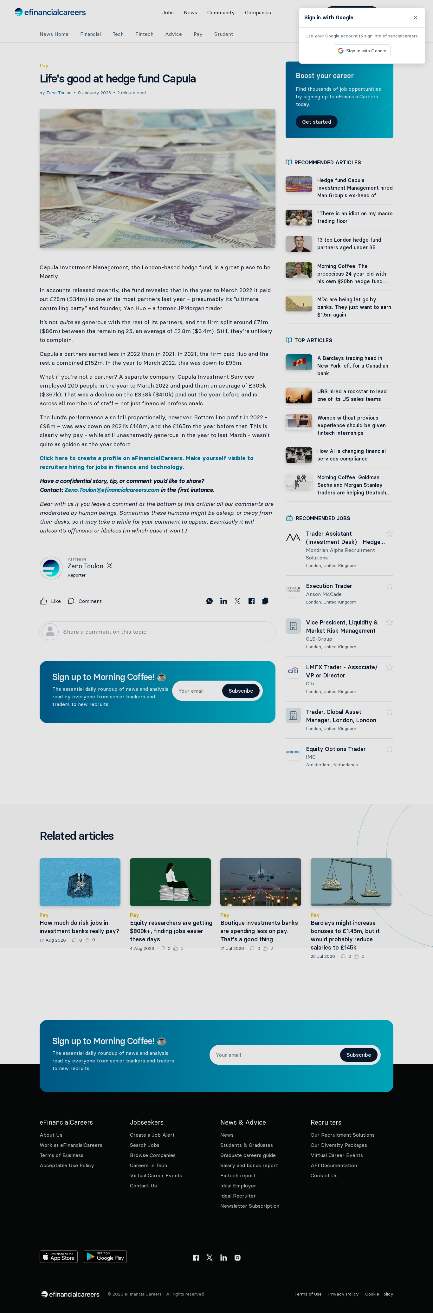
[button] (216, 656)
